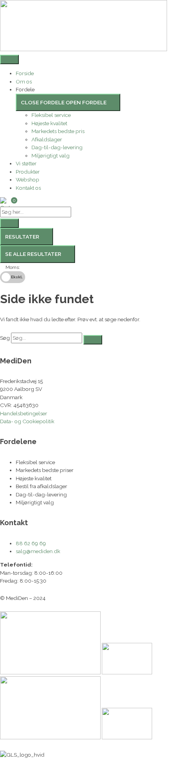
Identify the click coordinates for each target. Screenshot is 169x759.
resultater (22, 236)
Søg (5, 338)
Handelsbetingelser (23, 413)
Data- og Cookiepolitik (27, 421)
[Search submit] (9, 223)
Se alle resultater (33, 254)
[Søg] (92, 339)
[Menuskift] (9, 59)
